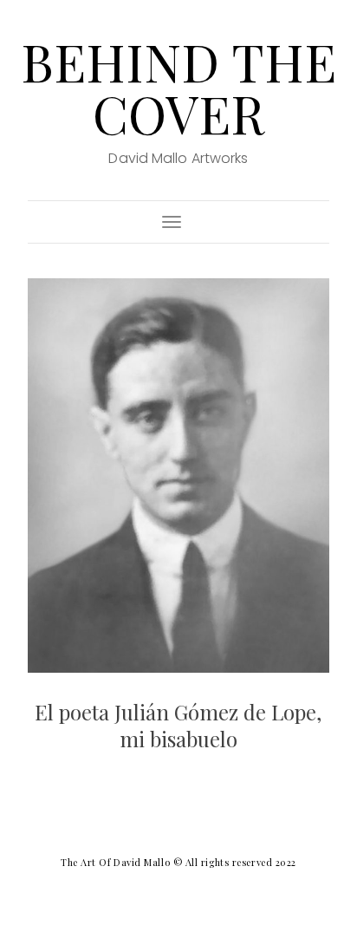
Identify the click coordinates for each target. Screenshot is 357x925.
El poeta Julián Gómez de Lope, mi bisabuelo (178, 725)
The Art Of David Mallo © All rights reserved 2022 (178, 862)
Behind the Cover (178, 86)
